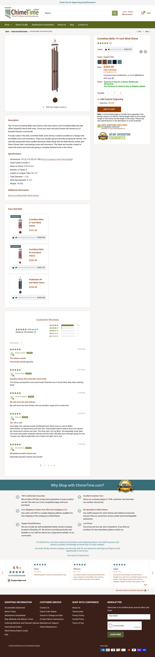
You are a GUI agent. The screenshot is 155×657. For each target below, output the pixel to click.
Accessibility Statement (15, 608)
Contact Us (83, 24)
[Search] (115, 13)
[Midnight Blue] (114, 61)
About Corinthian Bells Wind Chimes (23, 195)
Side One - (107, 103)
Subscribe (115, 634)
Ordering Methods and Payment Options (22, 623)
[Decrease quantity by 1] (108, 93)
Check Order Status (48, 611)
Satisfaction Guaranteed (43, 24)
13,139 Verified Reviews (16, 575)
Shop (7, 24)
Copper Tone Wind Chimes (19, 31)
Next (147, 31)
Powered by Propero (33, 646)
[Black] (99, 61)
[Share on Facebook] (141, 51)
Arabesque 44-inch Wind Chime (36, 281)
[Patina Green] (119, 61)
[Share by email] (145, 51)
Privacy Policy (78, 615)
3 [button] (48, 465)
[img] (15, 349)
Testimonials (77, 611)
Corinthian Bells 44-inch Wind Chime (36, 252)
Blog (72, 24)
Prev (139, 31)
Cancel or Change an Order (51, 615)
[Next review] (152, 573)
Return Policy (10, 611)
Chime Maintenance (48, 627)
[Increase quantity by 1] (120, 93)
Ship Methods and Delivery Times (19, 619)
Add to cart (109, 109)
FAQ (6, 634)
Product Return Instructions (52, 619)
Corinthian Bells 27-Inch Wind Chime (36, 222)
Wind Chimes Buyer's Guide (16, 631)
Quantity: (101, 93)
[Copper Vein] (104, 61)
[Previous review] (2, 573)
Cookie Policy (78, 619)
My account (127, 14)
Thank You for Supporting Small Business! (77, 2)
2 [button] (44, 465)
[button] (54, 325)
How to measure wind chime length (57, 159)
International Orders (13, 627)
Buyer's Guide (22, 24)
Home (7, 31)
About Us (62, 24)
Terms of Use (78, 623)
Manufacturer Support (49, 623)
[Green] (109, 61)
